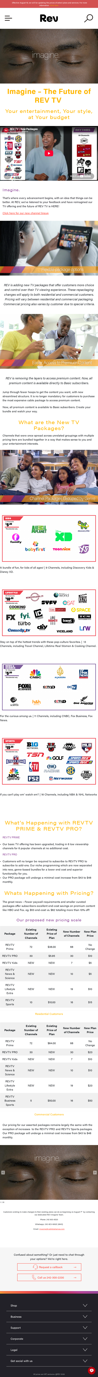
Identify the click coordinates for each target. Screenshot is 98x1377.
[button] (3, 1172)
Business (16, 1316)
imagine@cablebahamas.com (52, 1229)
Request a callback (51, 1267)
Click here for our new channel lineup (26, 213)
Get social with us (21, 1361)
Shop (14, 1305)
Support (16, 1327)
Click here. (54, 5)
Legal (14, 1350)
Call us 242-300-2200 (51, 1277)
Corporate (17, 1338)
